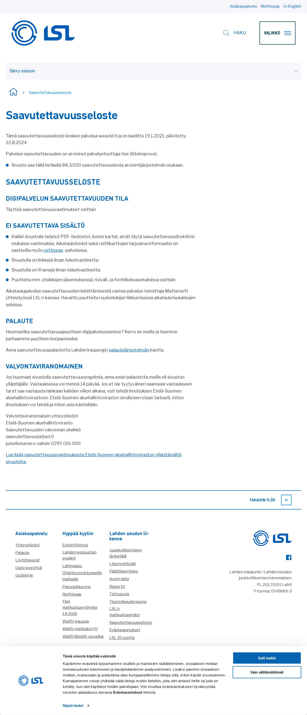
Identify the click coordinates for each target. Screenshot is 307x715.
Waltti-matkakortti (80, 629)
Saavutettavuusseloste (130, 622)
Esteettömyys (75, 545)
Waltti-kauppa (75, 621)
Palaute (22, 553)
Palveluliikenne (76, 587)
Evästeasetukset (124, 630)
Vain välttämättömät (266, 672)
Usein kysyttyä (28, 568)
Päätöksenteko (123, 571)
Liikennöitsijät (122, 564)
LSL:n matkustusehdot (124, 611)
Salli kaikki (267, 658)
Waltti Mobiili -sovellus (83, 636)
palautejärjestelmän (129, 349)
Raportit (117, 586)
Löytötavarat (27, 560)
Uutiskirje (24, 575)
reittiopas (53, 250)
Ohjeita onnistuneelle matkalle (82, 576)
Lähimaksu (72, 566)
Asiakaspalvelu (243, 6)
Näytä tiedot (73, 705)
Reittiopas (270, 6)
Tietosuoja (119, 594)
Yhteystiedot (27, 545)
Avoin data (119, 579)
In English (292, 6)
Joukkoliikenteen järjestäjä (125, 553)
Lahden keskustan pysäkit (79, 555)
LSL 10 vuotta (122, 637)
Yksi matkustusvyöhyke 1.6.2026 (79, 607)
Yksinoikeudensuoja (127, 601)
